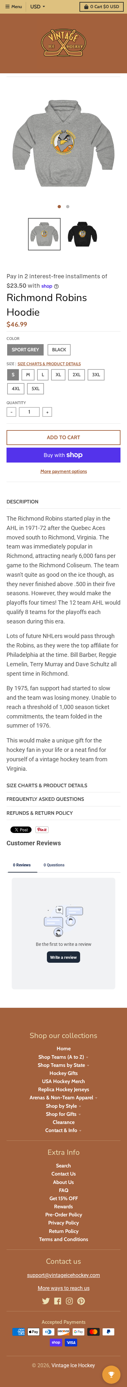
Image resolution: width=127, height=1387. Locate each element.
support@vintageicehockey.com (63, 1275)
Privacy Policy (63, 1223)
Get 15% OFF (63, 1198)
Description (22, 502)
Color (13, 338)
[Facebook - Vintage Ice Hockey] (58, 1301)
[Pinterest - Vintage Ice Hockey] (81, 1301)
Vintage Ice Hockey (73, 1365)
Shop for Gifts (61, 1114)
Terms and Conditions (63, 1239)
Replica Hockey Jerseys (63, 1089)
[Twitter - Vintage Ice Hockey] (46, 1301)
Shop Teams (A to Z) (61, 1057)
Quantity (16, 402)
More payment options (63, 471)
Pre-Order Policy (63, 1215)
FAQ (63, 1190)
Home (64, 1048)
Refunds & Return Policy (40, 813)
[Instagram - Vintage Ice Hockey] (69, 1301)
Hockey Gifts (63, 1073)
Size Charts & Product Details (49, 363)
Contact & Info (61, 1130)
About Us (63, 1182)
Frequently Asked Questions (45, 799)
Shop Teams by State (61, 1065)
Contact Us (63, 1174)
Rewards (63, 1206)
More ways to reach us (64, 1288)
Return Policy (63, 1231)
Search (63, 1166)
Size (44, 363)
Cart (104, 6)
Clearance (64, 1122)
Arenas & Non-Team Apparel (61, 1097)
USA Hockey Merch (63, 1081)
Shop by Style (61, 1106)
